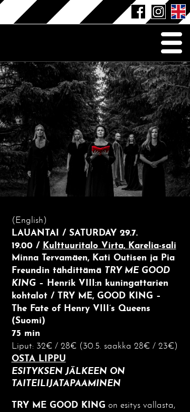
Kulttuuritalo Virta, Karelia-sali (109, 245)
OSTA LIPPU (39, 358)
